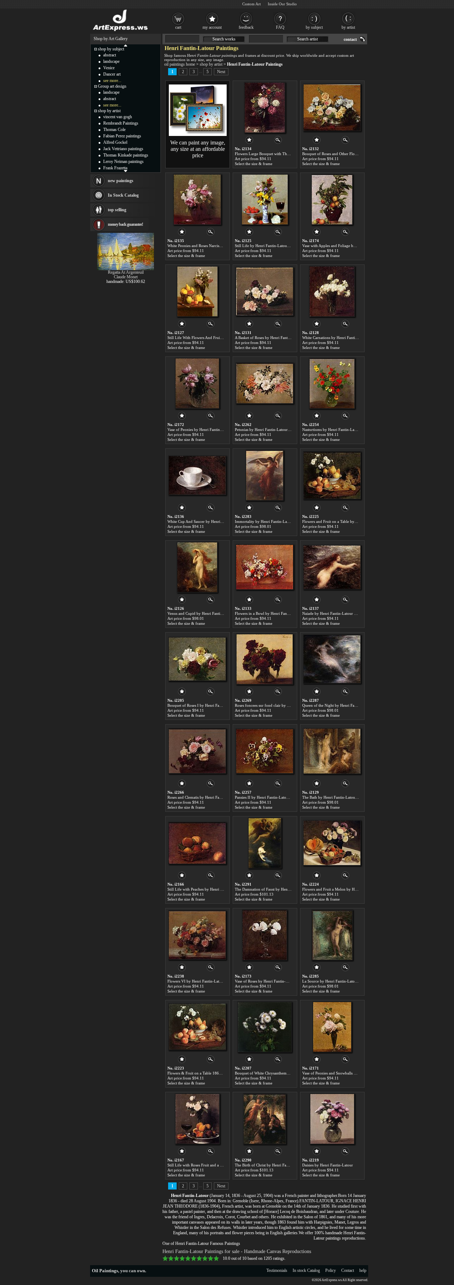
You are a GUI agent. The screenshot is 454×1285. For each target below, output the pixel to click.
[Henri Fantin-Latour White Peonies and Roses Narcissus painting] (197, 199)
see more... (112, 80)
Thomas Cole (114, 129)
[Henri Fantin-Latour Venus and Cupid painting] (197, 567)
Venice (109, 67)
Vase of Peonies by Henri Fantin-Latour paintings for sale (214, 429)
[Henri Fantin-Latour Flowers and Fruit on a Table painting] (332, 475)
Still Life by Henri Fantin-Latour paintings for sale (276, 246)
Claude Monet (126, 276)
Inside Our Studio (282, 4)
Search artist (307, 39)
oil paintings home (179, 64)
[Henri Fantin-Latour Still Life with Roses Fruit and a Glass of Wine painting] (197, 1118)
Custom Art (251, 4)
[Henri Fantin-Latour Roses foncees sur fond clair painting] (264, 659)
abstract (109, 55)
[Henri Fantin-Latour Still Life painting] (264, 199)
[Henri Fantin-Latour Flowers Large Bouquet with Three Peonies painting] (265, 107)
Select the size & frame (253, 164)
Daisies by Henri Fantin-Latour (327, 1165)
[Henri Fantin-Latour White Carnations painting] (332, 291)
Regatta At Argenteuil (126, 272)
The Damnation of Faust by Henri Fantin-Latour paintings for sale (289, 889)
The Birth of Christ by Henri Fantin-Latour (270, 1165)
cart (178, 27)
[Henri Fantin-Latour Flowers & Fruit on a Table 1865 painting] (197, 1026)
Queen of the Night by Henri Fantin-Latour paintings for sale (352, 705)
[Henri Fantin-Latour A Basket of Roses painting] (265, 291)
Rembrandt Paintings (120, 123)
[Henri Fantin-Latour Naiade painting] (332, 567)
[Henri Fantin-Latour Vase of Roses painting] (264, 935)
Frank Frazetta (115, 167)
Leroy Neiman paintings (123, 161)
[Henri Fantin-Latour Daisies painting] (332, 1118)
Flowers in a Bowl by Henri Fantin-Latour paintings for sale (284, 613)
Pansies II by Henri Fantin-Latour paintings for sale (277, 797)
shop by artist (211, 64)
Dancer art (112, 74)
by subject (314, 27)
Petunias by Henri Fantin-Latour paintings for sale (276, 429)
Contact (347, 1270)
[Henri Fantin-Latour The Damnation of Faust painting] (265, 843)
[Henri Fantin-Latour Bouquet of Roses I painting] (197, 659)
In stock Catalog (306, 1270)
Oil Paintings (105, 1270)
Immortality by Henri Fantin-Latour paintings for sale (279, 521)
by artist (348, 27)
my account (212, 27)
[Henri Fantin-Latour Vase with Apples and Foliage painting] (332, 199)
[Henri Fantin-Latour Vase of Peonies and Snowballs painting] (332, 1026)
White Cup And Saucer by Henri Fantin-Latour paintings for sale (220, 521)
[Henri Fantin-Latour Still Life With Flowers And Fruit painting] (197, 291)
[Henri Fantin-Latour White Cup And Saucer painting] (197, 475)
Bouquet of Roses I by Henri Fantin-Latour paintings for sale (217, 705)
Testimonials (276, 1270)
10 (216, 1258)
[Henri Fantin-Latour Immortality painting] (264, 475)
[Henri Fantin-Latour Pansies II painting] (265, 751)
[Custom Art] (198, 134)
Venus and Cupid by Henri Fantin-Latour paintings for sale (215, 613)
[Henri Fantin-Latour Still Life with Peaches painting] (197, 843)
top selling (117, 209)
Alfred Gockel (115, 142)
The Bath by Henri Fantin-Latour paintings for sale (344, 797)
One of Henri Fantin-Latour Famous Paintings (201, 1243)
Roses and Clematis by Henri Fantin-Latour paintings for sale (217, 797)
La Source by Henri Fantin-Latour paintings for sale (344, 981)
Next (221, 71)
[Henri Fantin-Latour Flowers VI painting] (197, 935)
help (362, 1270)
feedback (246, 27)
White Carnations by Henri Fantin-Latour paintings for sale (350, 337)
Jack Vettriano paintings (123, 148)
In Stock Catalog (123, 195)
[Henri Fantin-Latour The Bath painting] (332, 751)
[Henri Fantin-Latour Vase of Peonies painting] (197, 383)
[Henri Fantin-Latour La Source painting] (332, 935)
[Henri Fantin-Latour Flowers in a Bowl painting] (265, 567)
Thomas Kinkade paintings (125, 155)
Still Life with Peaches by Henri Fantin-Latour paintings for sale (219, 889)
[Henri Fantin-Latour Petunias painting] (265, 383)
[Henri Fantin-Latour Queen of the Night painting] (332, 659)
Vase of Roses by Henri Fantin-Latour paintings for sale (280, 981)
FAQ (280, 27)
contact (350, 39)
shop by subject (111, 49)
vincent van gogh (117, 116)
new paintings (120, 180)
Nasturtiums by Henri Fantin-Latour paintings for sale (346, 429)
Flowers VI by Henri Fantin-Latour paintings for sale (210, 981)
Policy (330, 1270)
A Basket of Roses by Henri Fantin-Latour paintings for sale (283, 337)
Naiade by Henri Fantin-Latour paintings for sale (342, 613)
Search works (224, 39)
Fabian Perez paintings (122, 135)
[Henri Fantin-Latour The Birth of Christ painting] (264, 1118)
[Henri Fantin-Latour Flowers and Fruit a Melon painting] (332, 843)
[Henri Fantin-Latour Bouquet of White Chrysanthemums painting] (264, 1026)
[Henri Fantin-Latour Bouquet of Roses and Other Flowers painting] (332, 107)
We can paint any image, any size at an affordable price (197, 149)
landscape (111, 61)
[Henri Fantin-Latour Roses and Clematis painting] (197, 751)
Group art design (112, 86)
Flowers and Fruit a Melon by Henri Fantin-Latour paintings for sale (358, 889)
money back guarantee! (125, 224)
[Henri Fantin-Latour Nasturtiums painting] (332, 383)
